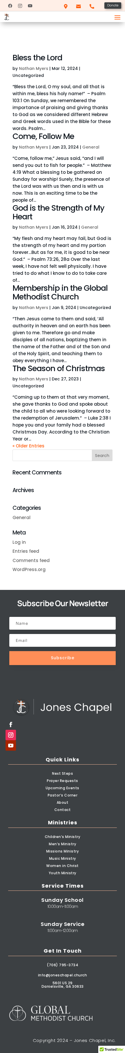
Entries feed (25, 551)
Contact (62, 809)
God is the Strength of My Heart (58, 212)
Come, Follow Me (43, 136)
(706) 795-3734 (62, 964)
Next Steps (62, 773)
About (63, 802)
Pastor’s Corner (63, 795)
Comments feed (31, 560)
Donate (112, 5)
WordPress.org (29, 569)
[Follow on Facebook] (11, 724)
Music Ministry (62, 858)
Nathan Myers (33, 68)
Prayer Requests (62, 780)
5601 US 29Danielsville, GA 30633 (63, 984)
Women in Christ (62, 865)
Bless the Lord (37, 57)
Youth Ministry (62, 872)
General (90, 147)
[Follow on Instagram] (11, 735)
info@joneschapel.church (62, 975)
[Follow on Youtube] (11, 745)
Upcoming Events (62, 787)
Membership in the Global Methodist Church (60, 292)
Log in (19, 542)
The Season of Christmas (58, 368)
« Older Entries (28, 446)
